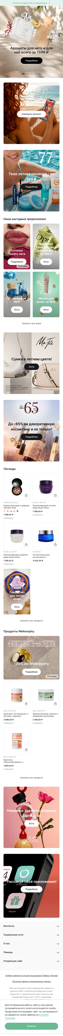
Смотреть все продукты (31, 620)
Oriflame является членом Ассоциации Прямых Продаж (31, 975)
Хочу (46, 261)
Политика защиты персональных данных (31, 981)
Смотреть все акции (31, 323)
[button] (31, 926)
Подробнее (17, 261)
